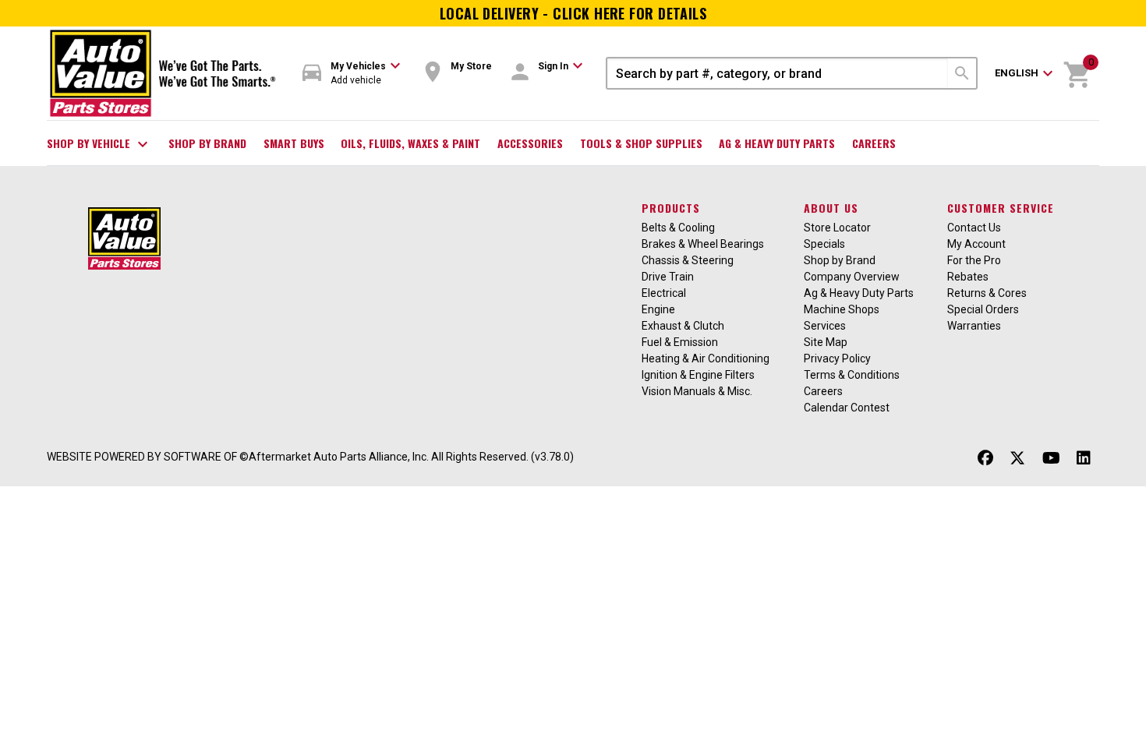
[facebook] (985, 458)
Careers (874, 143)
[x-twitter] (1017, 458)
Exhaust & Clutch (683, 326)
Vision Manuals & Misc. (697, 391)
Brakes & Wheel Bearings (703, 244)
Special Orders (983, 309)
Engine (658, 309)
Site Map (825, 342)
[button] (352, 73)
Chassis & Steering (688, 260)
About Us (831, 207)
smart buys (294, 143)
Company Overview (852, 276)
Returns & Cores (987, 293)
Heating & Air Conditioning (705, 358)
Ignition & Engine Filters (698, 375)
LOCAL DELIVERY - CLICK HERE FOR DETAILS (573, 13)
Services (825, 326)
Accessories (530, 143)
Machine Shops (841, 309)
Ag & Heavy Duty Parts (777, 143)
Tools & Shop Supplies (641, 143)
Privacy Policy (837, 358)
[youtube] (1051, 458)
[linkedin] (1084, 458)
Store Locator (837, 227)
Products (671, 207)
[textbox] (777, 73)
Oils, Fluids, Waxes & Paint (410, 143)
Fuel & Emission (680, 342)
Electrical (664, 293)
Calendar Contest (847, 407)
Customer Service (1000, 207)
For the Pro (974, 260)
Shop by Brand (207, 143)
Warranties (974, 326)
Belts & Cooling (678, 227)
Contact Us (974, 227)
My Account (976, 244)
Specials (824, 244)
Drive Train (668, 276)
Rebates (968, 276)
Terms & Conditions (852, 375)
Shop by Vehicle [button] (99, 144)
